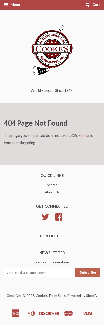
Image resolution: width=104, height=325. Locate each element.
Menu (15, 4)
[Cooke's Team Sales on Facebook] (59, 219)
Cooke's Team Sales (51, 296)
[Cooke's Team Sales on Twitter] (45, 219)
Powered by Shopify (82, 296)
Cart (96, 4)
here (85, 135)
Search (52, 185)
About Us (52, 192)
